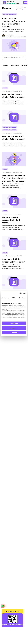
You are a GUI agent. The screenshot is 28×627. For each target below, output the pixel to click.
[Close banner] (1, 2)
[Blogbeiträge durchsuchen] (24, 57)
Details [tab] (14, 297)
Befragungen (15, 65)
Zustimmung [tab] (5, 297)
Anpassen (13, 328)
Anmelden (19, 8)
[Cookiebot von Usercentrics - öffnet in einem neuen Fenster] (19, 293)
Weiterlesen (4, 70)
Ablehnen (14, 332)
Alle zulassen (14, 323)
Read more (3, 12)
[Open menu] (25, 8)
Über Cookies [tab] (22, 297)
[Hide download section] (18, 611)
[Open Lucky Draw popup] (3, 606)
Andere (5, 65)
